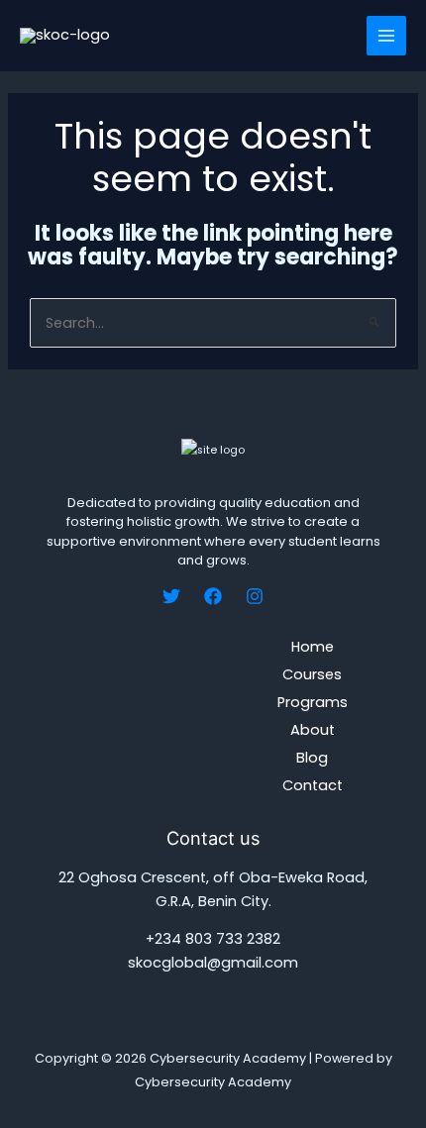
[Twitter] (171, 596)
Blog (312, 758)
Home (312, 647)
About (312, 730)
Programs (312, 702)
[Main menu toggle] (386, 35)
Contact (312, 785)
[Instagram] (255, 596)
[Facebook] (213, 596)
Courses (312, 674)
